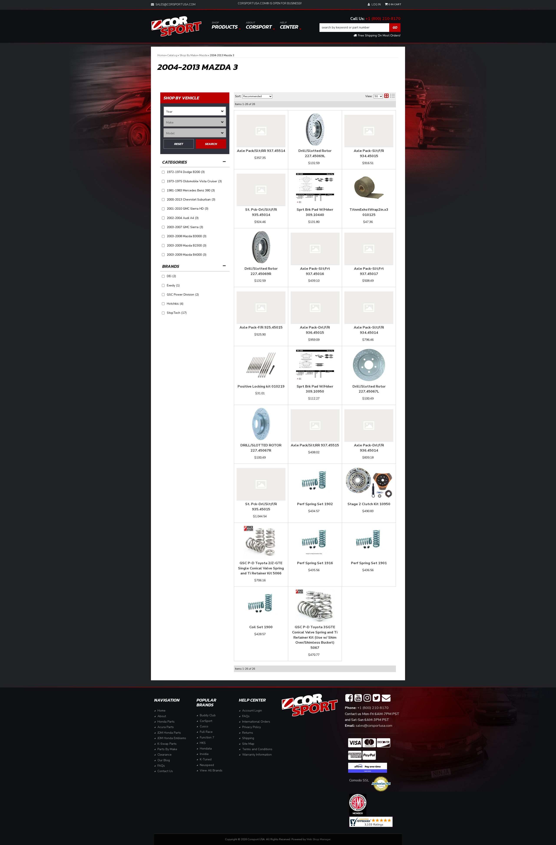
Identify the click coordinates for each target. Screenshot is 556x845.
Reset (178, 143)
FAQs (161, 765)
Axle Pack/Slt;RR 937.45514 (261, 150)
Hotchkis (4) (175, 304)
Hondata (206, 748)
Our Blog (163, 760)
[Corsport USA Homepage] (176, 26)
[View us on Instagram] (367, 698)
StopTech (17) (177, 313)
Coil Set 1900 (261, 627)
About (161, 716)
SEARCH (211, 143)
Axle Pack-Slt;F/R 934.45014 (369, 330)
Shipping (248, 738)
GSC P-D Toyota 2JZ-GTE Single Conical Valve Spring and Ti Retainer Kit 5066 (261, 568)
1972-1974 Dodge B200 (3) (186, 172)
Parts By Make (167, 749)
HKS (203, 743)
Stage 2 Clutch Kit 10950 (369, 504)
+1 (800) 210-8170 (383, 18)
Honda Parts (166, 721)
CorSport (206, 721)
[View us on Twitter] (376, 698)
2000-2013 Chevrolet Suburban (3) (191, 199)
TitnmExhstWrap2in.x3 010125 (368, 212)
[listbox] (195, 111)
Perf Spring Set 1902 (315, 504)
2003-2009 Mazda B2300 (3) (186, 245)
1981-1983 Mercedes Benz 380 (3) (191, 190)
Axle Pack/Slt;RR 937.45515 (315, 445)
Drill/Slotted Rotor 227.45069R (261, 271)
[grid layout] (386, 96)
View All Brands (211, 770)
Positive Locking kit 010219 (261, 386)
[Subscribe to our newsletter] (386, 698)
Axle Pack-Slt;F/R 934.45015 (369, 153)
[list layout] (392, 96)
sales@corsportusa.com (175, 5)
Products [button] (225, 25)
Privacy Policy (251, 727)
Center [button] (289, 25)
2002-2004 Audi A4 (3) (183, 218)
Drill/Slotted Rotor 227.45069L (314, 153)
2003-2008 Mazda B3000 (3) (186, 236)
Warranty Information (257, 754)
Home (161, 710)
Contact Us (165, 771)
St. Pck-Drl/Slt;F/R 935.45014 (261, 212)
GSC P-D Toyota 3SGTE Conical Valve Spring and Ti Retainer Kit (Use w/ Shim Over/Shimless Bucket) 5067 (315, 637)
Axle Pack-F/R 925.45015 (261, 327)
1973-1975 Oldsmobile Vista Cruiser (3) (194, 181)
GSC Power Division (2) (183, 295)
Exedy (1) (173, 285)
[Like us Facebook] (349, 698)
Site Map (248, 743)
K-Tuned (206, 759)
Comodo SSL (359, 780)
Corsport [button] (259, 25)
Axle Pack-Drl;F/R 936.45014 (369, 448)
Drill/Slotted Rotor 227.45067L (369, 389)
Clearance (164, 754)
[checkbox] (163, 276)
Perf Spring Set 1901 (369, 563)
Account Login (252, 710)
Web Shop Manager (318, 839)
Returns (247, 732)
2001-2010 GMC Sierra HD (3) (187, 209)
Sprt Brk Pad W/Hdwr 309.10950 (315, 389)
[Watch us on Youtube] (358, 698)
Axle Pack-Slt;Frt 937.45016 (315, 271)
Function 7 (207, 737)
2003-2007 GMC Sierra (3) (185, 227)
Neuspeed (207, 765)
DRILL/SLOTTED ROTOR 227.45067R (260, 448)
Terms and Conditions (257, 749)
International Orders (256, 721)
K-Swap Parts (167, 743)
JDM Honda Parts (169, 732)
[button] (360, 27)
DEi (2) (171, 276)
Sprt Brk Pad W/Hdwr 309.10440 (315, 212)
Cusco (204, 726)
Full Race (206, 731)
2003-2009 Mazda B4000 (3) (186, 255)
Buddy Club (208, 715)
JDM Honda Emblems (171, 738)
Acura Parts (165, 727)
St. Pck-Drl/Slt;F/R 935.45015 (261, 507)
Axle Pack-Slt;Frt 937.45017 (369, 271)
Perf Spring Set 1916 (315, 563)
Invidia (204, 754)
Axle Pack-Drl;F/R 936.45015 (315, 330)
